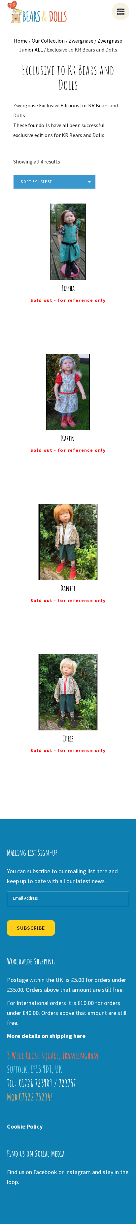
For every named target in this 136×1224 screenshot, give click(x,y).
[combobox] (54, 182)
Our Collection (48, 40)
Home (21, 40)
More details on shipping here (46, 1036)
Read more (72, 269)
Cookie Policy (25, 1126)
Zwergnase (81, 40)
